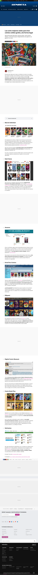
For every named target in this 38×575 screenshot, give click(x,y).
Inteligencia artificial (29, 529)
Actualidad (15, 529)
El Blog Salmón (11, 558)
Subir (33, 544)
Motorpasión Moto (33, 550)
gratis (27, 459)
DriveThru (20, 280)
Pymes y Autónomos (11, 560)
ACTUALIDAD (5, 9)
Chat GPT (11, 508)
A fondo (16, 459)
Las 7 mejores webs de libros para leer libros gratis (20, 456)
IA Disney (15, 508)
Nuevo (34, 6)
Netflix (3, 534)
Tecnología (17, 24)
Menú (4, 6)
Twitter (31, 9)
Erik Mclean (14, 454)
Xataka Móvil (4, 550)
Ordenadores (13, 24)
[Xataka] (0, 0)
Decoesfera (3, 559)
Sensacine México (19, 566)
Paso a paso (4, 529)
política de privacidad (14, 516)
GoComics (9, 449)
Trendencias (4, 558)
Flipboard (32, 9)
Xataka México (4, 566)
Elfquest (23, 318)
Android (8, 24)
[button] (11, 70)
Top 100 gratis (12, 252)
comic (20, 459)
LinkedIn (17, 521)
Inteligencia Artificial (29, 534)
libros (31, 459)
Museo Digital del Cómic (28, 378)
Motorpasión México (32, 567)
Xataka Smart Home (4, 553)
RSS (13, 521)
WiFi (21, 24)
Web (13, 459)
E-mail (17, 41)
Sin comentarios (8, 41)
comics (24, 459)
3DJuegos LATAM (11, 566)
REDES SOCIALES (20, 9)
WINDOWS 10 (26, 9)
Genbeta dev (28, 531)
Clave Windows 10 (21, 508)
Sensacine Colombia (17, 568)
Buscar (34, 541)
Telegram (36, 9)
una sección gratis (23, 145)
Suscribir (17, 514)
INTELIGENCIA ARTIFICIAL (12, 9)
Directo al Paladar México (25, 567)
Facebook (34, 9)
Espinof (17, 550)
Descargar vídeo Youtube (28, 508)
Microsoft (4, 24)
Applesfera (3, 551)
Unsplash (20, 454)
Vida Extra (10, 550)
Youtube (9, 521)
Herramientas (4, 531)
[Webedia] (5, 544)
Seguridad (15, 531)
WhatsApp (15, 534)
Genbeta (19, 4)
